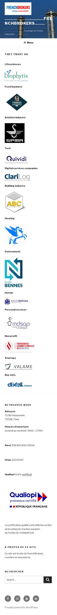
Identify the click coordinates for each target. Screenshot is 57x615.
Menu (30, 42)
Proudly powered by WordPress (21, 607)
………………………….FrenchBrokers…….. (28, 21)
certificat (27, 474)
